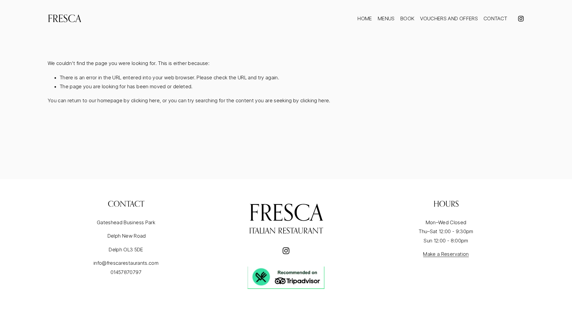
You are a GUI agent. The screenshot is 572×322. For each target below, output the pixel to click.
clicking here (145, 100)
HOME (365, 18)
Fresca (64, 18)
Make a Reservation (446, 254)
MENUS (386, 18)
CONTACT (495, 18)
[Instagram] (520, 18)
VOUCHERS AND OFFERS (449, 18)
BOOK (407, 18)
